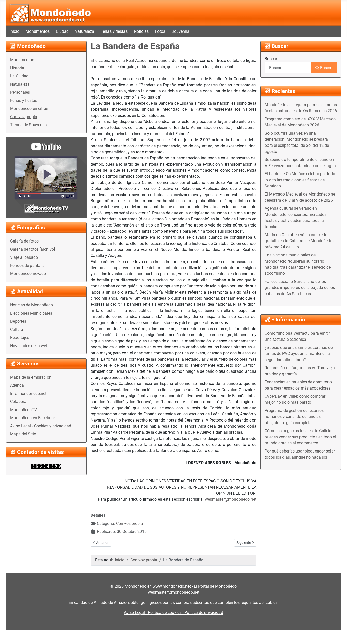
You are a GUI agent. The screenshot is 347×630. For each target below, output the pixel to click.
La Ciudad (19, 76)
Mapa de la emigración (30, 377)
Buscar (271, 58)
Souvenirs (180, 31)
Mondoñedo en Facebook (33, 417)
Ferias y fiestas (114, 31)
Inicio (14, 31)
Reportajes (19, 337)
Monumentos (38, 31)
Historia (17, 68)
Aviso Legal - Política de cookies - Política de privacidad (173, 612)
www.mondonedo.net (172, 586)
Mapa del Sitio (23, 434)
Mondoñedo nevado (28, 273)
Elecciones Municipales (31, 313)
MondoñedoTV (23, 409)
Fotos (160, 31)
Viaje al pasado (24, 257)
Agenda (17, 385)
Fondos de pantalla (27, 265)
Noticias (141, 31)
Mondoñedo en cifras (29, 108)
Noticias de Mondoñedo (31, 305)
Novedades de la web (29, 345)
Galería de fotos (24, 241)
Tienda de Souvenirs (28, 124)
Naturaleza (84, 31)
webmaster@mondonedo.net (230, 499)
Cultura (16, 329)
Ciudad (62, 31)
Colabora (18, 401)
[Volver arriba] (338, 620)
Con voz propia (23, 116)
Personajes (20, 92)
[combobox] (288, 67)
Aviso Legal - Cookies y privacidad (40, 426)
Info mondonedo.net (28, 393)
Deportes (18, 321)
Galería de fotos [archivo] (32, 249)
